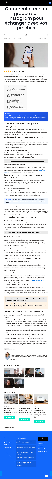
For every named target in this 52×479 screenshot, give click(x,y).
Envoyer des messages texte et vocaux (16, 105)
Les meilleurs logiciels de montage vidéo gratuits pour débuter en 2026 (25, 458)
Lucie (11, 38)
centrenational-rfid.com (17, 476)
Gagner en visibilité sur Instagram (38, 280)
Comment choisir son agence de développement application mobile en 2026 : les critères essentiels (25, 447)
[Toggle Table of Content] (24, 86)
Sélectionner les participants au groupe (16, 96)
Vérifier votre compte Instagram (14, 90)
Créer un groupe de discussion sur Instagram (15, 94)
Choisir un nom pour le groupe (14, 100)
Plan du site (6, 444)
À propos (6, 349)
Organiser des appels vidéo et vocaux (16, 107)
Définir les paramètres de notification (15, 102)
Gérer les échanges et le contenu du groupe (15, 103)
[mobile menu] (50, 3)
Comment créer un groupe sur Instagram (13, 88)
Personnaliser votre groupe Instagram (14, 99)
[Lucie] (7, 359)
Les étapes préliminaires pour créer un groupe (16, 89)
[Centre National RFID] (6, 3)
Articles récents (12, 349)
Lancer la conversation (13, 97)
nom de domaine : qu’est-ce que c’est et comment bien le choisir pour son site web (25, 412)
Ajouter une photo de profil (14, 101)
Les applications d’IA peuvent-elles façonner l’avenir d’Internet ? (24, 441)
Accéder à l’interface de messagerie (15, 91)
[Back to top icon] (46, 476)
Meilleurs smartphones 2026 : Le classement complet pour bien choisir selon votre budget (25, 464)
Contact (6, 441)
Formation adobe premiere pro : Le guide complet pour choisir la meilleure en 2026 (25, 453)
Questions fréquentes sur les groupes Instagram (16, 108)
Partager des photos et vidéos (14, 106)
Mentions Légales (8, 442)
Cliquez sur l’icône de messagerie (15, 95)
